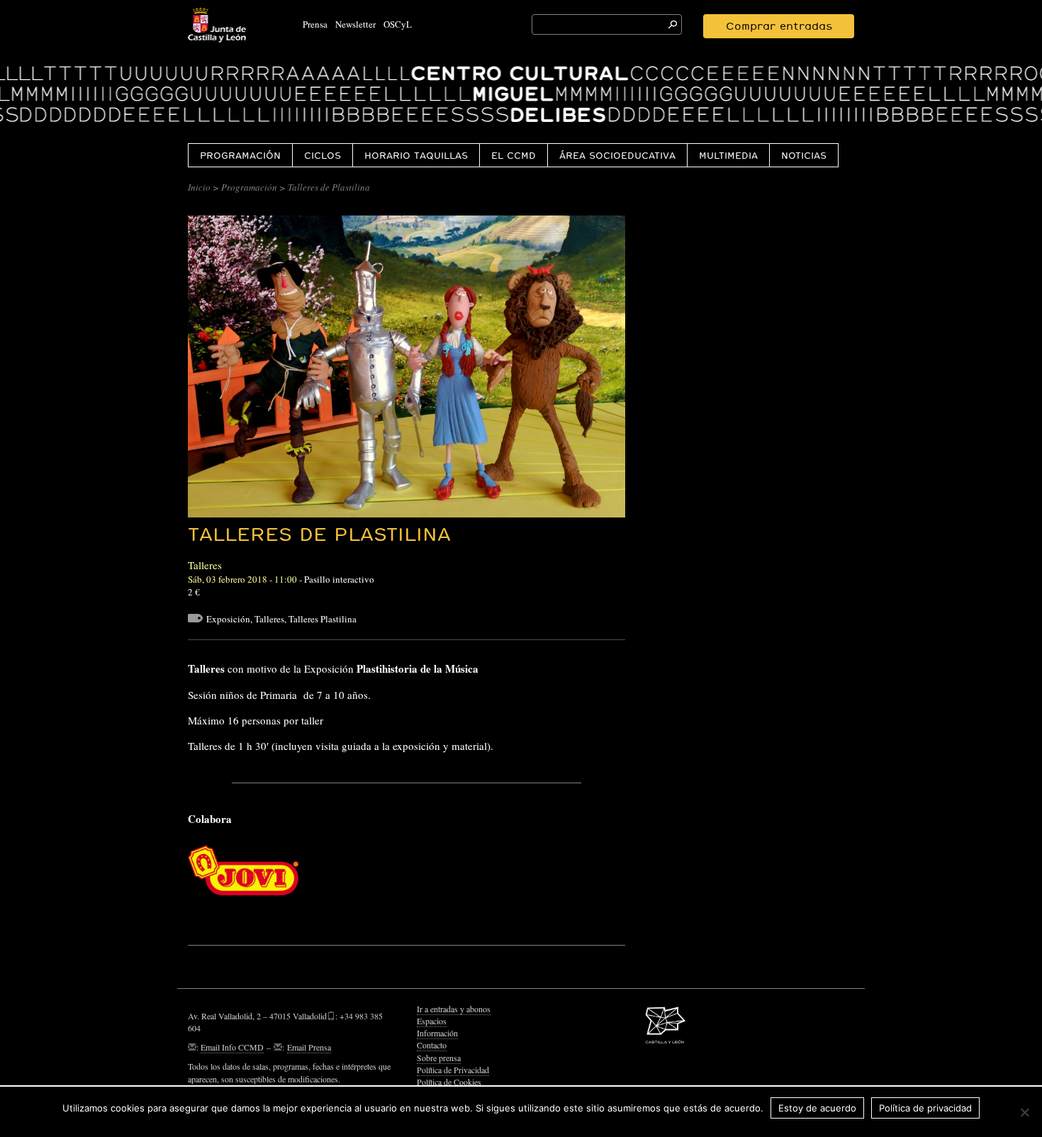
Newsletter (355, 24)
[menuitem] (240, 155)
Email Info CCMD (232, 1047)
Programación (240, 155)
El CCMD (513, 155)
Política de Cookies (449, 1081)
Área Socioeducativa (617, 155)
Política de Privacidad (453, 1069)
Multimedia (728, 155)
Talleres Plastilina (322, 618)
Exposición (228, 618)
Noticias (804, 155)
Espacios (432, 1020)
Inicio (199, 187)
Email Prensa (309, 1047)
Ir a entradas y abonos (454, 1008)
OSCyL (397, 24)
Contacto (432, 1045)
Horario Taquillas (416, 155)
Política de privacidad (925, 1108)
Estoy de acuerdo (817, 1108)
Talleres (269, 618)
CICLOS (322, 155)
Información (437, 1032)
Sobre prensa (439, 1057)
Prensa (315, 24)
